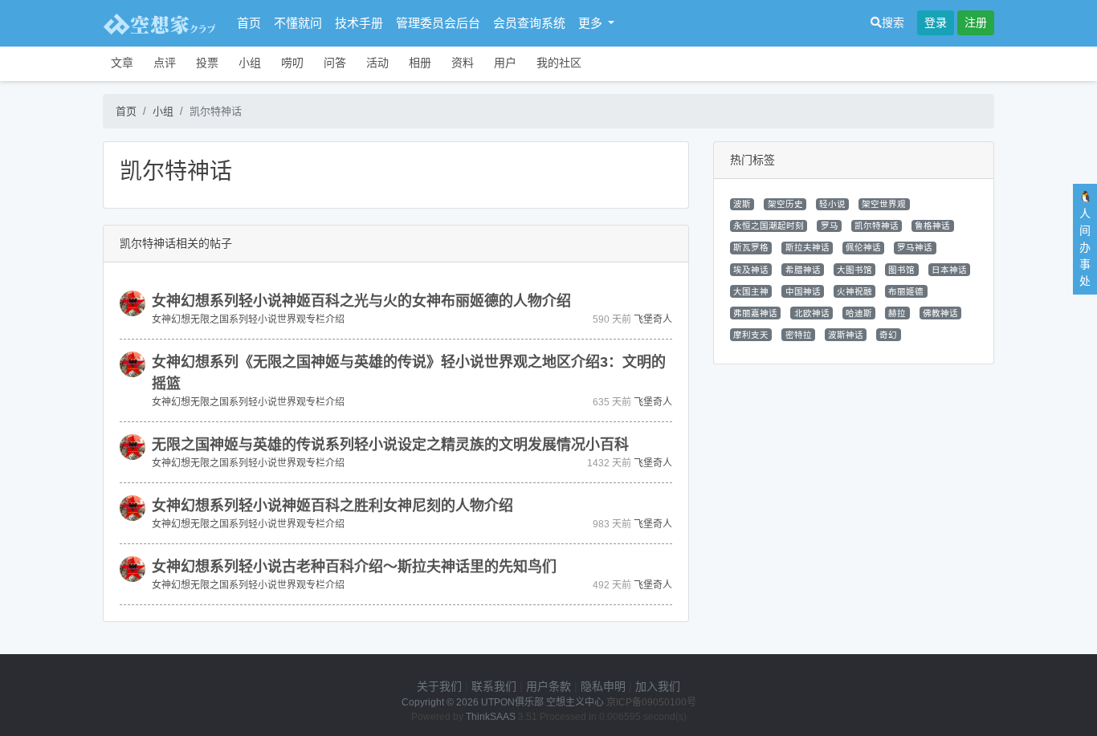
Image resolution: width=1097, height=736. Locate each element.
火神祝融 (854, 291)
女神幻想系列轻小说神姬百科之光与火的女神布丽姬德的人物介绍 (361, 301)
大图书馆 (854, 269)
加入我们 (657, 686)
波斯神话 (845, 335)
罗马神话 (914, 247)
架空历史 (785, 204)
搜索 (893, 22)
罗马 (829, 225)
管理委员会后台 (438, 23)
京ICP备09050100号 (651, 702)
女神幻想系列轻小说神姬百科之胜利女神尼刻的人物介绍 (332, 506)
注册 (975, 22)
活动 (377, 62)
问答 (335, 62)
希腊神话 (803, 269)
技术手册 (359, 23)
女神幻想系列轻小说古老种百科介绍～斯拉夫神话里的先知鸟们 (354, 567)
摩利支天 (751, 335)
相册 (420, 62)
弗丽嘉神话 (755, 313)
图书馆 (901, 269)
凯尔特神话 (876, 225)
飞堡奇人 (653, 319)
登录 (935, 22)
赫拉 (897, 313)
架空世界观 (884, 204)
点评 (164, 62)
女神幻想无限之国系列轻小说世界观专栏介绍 (248, 319)
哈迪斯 (859, 313)
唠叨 (292, 62)
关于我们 (439, 686)
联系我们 (493, 686)
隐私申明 (603, 686)
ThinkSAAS (491, 716)
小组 (250, 62)
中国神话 (803, 291)
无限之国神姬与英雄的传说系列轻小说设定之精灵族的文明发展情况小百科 (390, 445)
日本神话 (949, 269)
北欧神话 (812, 313)
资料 (462, 62)
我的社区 (558, 62)
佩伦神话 (863, 247)
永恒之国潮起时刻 (768, 225)
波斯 (742, 204)
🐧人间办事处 (1085, 238)
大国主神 (751, 291)
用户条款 (548, 686)
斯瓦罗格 (751, 247)
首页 (249, 23)
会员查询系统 (529, 23)
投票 (207, 62)
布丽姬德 (906, 291)
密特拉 (798, 335)
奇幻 (888, 335)
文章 (122, 62)
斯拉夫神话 (807, 247)
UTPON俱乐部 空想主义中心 (542, 702)
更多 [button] (592, 23)
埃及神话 (751, 269)
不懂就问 (298, 23)
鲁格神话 (932, 225)
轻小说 (832, 204)
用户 (505, 62)
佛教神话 (940, 313)
